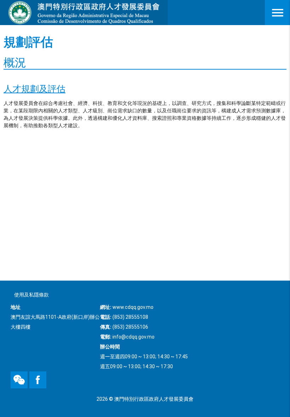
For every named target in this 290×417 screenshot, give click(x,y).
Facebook (30, 371)
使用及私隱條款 (31, 295)
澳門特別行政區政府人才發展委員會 (84, 12)
